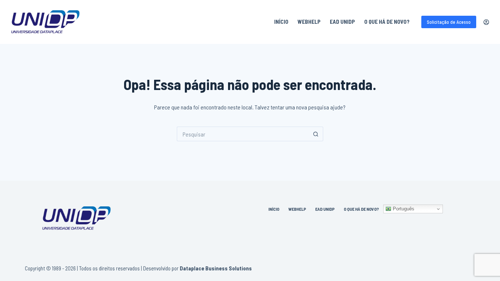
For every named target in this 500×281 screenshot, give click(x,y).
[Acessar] (486, 22)
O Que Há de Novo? (387, 21)
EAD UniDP (342, 21)
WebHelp (309, 21)
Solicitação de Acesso (449, 22)
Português (402, 208)
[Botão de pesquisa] (316, 134)
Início (281, 21)
